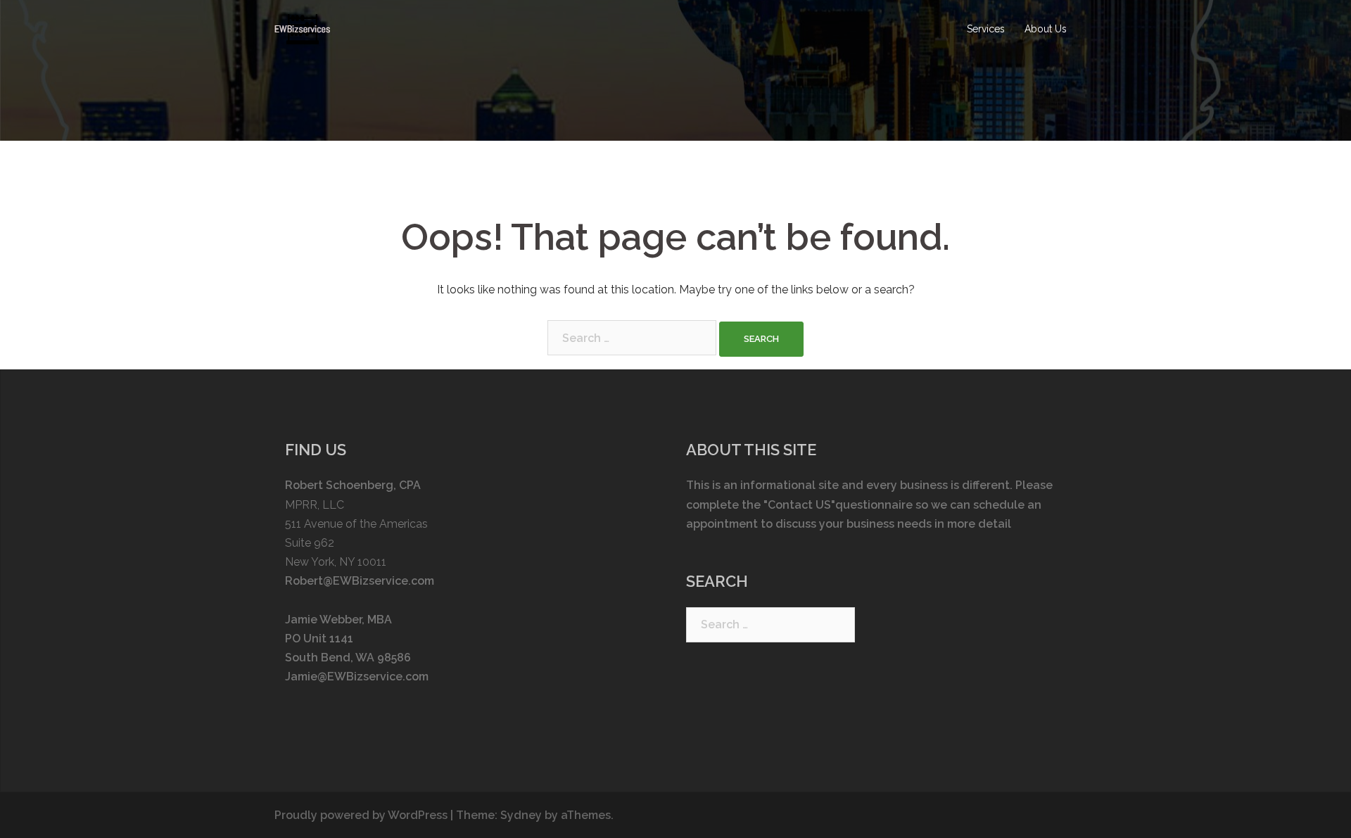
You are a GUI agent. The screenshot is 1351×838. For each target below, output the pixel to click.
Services (986, 28)
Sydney (521, 815)
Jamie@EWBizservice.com (357, 676)
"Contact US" (799, 505)
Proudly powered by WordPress (361, 815)
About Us (1046, 28)
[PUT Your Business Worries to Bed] (302, 28)
